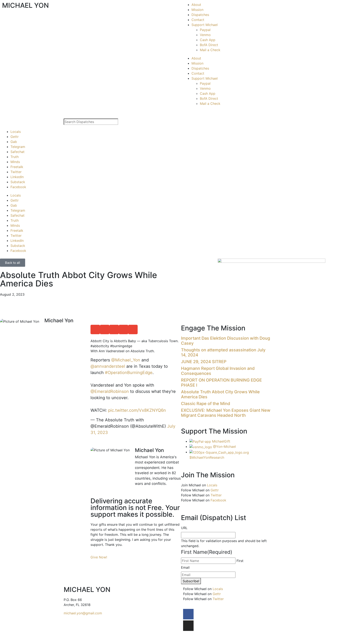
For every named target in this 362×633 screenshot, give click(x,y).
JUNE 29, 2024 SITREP (203, 361)
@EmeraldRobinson (109, 391)
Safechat (17, 152)
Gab (13, 142)
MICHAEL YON (25, 5)
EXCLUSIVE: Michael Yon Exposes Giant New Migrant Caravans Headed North (225, 413)
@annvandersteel (107, 366)
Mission (197, 10)
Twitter (16, 172)
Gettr (14, 137)
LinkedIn (17, 177)
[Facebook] (188, 614)
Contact (197, 20)
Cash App (207, 40)
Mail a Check (210, 50)
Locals (15, 131)
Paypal (205, 30)
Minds (15, 162)
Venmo (205, 35)
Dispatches (200, 15)
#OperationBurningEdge (129, 372)
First (240, 561)
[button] (95, 329)
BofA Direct (209, 45)
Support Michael (204, 25)
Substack (17, 182)
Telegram (17, 147)
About (196, 5)
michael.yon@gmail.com (83, 613)
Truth (14, 157)
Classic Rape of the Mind (205, 403)
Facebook (18, 187)
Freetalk (16, 167)
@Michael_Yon (125, 359)
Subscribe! (191, 581)
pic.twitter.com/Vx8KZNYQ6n (137, 410)
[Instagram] (188, 625)
